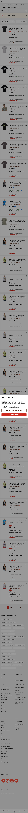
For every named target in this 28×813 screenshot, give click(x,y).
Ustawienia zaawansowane (14, 410)
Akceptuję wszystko (14, 414)
